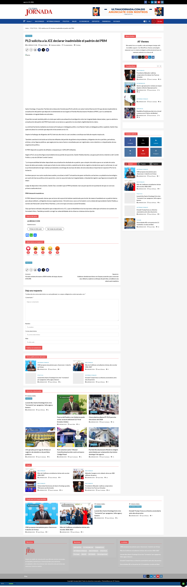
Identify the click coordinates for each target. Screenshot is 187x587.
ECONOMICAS (84, 21)
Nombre (27, 323)
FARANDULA (106, 21)
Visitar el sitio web (35, 229)
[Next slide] (160, 66)
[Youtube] (158, 2)
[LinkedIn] (149, 57)
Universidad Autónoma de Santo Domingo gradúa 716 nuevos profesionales (30, 486)
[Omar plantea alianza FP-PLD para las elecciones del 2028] (104, 405)
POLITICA (66, 21)
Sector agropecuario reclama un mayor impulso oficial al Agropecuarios (129, 75)
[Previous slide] (158, 66)
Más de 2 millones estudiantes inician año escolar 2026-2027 (78, 365)
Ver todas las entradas (54, 229)
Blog (25, 576)
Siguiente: (98, 277)
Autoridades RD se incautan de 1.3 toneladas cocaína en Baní (129, 223)
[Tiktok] (143, 57)
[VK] (155, 2)
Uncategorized (102, 554)
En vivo (160, 21)
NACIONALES (39, 21)
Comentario (29, 297)
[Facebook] (145, 2)
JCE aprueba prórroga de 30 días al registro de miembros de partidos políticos (37, 452)
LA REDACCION (32, 45)
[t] (139, 57)
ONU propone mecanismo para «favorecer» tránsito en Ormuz (30, 365)
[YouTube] (146, 57)
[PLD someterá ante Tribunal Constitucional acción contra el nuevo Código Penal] (72, 437)
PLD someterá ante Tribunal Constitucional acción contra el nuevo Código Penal (70, 452)
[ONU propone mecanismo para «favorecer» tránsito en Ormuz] (41, 513)
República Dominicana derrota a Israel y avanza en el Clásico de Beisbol (129, 100)
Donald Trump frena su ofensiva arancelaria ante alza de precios (78, 378)
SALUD (74, 21)
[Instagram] (162, 2)
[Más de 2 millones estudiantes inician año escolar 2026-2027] (76, 513)
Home (29, 21)
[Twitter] (148, 2)
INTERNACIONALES (53, 21)
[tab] (130, 164)
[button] (24, 21)
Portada (139, 220)
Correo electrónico (31, 331)
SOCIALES (116, 21)
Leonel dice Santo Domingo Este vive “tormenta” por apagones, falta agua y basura (30, 378)
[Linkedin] (152, 2)
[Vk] (153, 57)
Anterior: (43, 276)
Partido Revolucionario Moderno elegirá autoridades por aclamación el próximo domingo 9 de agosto (103, 452)
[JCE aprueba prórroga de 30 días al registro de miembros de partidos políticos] (40, 437)
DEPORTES (95, 21)
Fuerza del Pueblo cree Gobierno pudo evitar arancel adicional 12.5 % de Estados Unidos (71, 419)
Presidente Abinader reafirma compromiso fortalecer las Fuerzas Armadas (78, 486)
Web (26, 338)
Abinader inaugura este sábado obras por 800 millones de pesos (78, 474)
